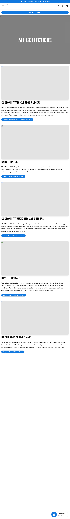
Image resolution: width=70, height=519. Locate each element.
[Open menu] (3, 6)
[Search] (63, 6)
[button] (67, 6)
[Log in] (58, 6)
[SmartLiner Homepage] (15, 6)
